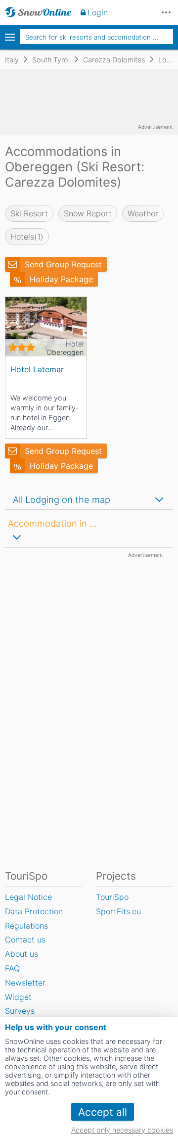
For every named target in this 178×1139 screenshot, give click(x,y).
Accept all (102, 1112)
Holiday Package (61, 279)
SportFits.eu (118, 911)
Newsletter (25, 983)
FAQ (12, 968)
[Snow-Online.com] (38, 12)
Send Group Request (63, 264)
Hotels (27, 237)
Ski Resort (29, 213)
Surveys (20, 1011)
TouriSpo (112, 897)
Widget (18, 997)
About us (21, 954)
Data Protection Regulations (34, 918)
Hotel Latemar (37, 369)
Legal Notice (28, 897)
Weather (143, 213)
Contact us (25, 939)
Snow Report (88, 213)
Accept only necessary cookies (122, 1130)
